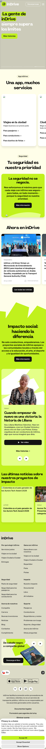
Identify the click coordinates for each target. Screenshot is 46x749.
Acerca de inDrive (31, 628)
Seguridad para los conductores (9, 595)
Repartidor (28, 564)
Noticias (4, 620)
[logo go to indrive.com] (10, 4)
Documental (29, 588)
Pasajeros (28, 608)
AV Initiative (28, 596)
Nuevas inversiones (9, 616)
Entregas (5, 562)
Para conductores (11, 135)
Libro (26, 592)
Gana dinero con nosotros (30, 550)
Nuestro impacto (30, 584)
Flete (26, 568)
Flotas (26, 572)
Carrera (4, 612)
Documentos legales (23, 709)
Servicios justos (8, 549)
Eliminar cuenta (23, 718)
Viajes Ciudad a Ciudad (10, 557)
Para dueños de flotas (13, 140)
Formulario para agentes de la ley (23, 713)
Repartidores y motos (32, 616)
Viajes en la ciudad (9, 553)
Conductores (29, 612)
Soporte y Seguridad (32, 624)
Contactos (5, 628)
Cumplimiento (7, 633)
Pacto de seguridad (9, 584)
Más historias (22, 451)
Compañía (5, 608)
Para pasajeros (10, 130)
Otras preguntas (30, 633)
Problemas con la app (32, 620)
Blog (3, 624)
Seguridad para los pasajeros (9, 589)
